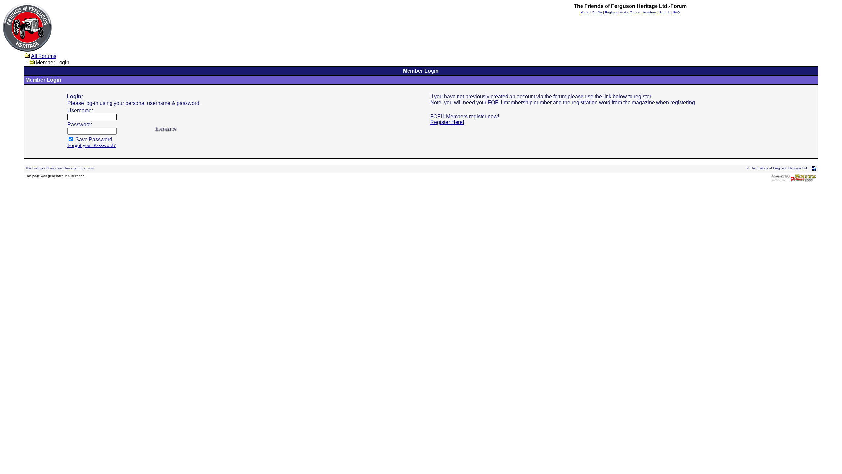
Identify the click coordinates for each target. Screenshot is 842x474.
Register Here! (447, 122)
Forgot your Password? (91, 145)
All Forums (43, 56)
